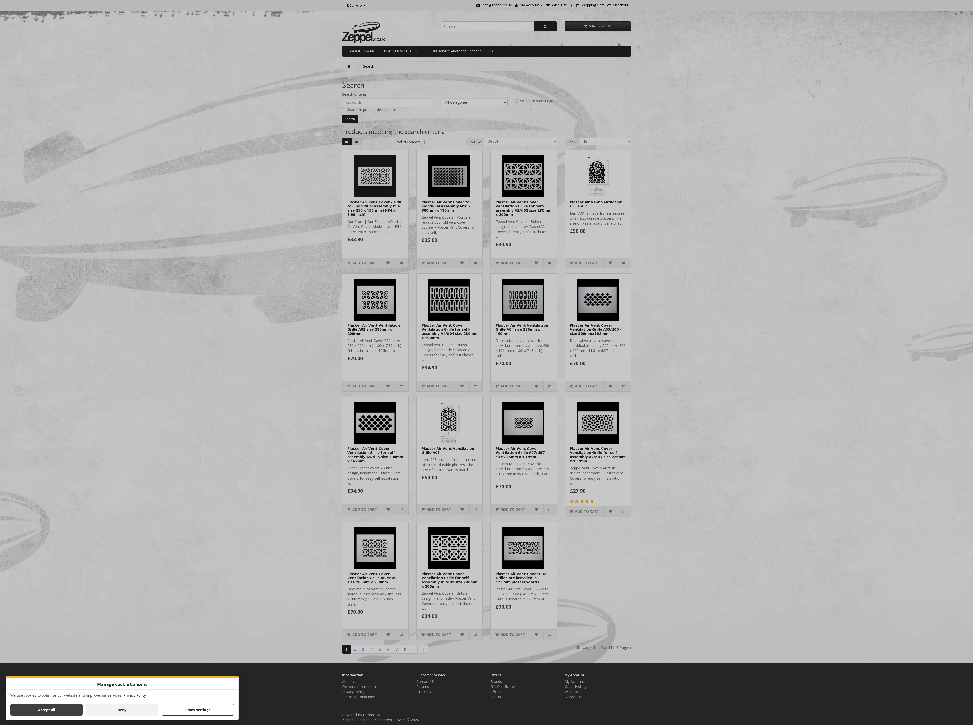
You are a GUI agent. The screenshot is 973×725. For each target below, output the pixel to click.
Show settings (197, 709)
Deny (122, 709)
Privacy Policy (134, 695)
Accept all (46, 709)
